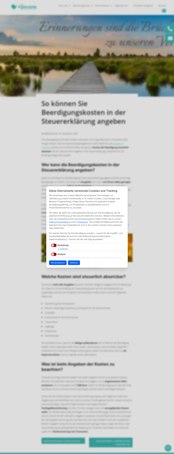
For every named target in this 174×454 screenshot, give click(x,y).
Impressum (82, 222)
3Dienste (63, 249)
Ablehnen (74, 263)
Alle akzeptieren (58, 263)
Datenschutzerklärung (59, 222)
